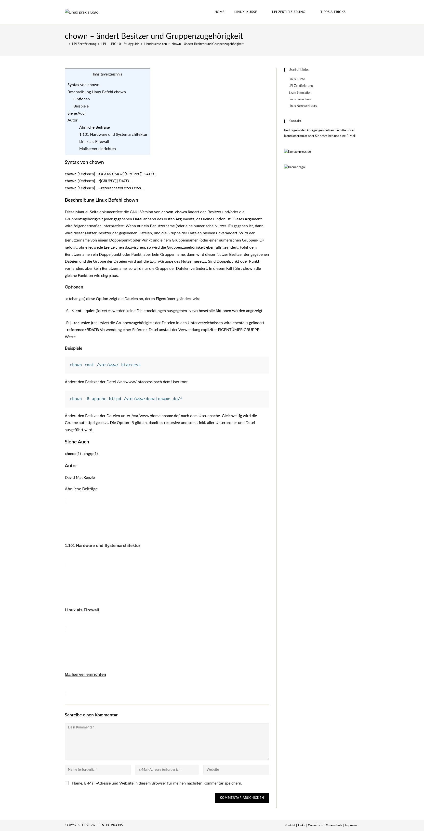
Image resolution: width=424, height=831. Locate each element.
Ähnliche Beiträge (94, 127)
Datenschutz (334, 825)
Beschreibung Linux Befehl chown (96, 92)
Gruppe (174, 233)
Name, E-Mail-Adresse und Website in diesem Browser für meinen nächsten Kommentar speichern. (157, 783)
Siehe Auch (77, 113)
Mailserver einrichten (97, 149)
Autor (72, 120)
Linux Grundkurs (300, 99)
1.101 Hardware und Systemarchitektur (113, 134)
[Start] (66, 44)
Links (301, 825)
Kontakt (290, 825)
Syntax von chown (83, 85)
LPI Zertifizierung (301, 86)
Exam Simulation (300, 92)
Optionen (81, 99)
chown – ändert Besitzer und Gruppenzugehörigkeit (208, 44)
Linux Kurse (297, 79)
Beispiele (81, 106)
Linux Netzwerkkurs (303, 106)
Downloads (315, 825)
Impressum (352, 825)
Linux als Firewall (94, 142)
